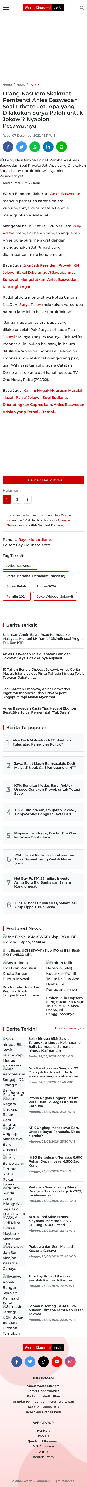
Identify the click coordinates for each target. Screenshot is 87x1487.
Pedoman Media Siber (43, 1396)
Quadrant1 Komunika (43, 1441)
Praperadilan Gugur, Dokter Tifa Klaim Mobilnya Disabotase (46, 835)
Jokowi (9, 337)
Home (7, 84)
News (21, 84)
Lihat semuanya (68, 1028)
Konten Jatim (43, 1457)
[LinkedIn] (48, 146)
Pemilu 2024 (16, 596)
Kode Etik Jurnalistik (43, 1407)
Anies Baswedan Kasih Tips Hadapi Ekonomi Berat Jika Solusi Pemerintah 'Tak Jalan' (40, 710)
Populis (43, 1436)
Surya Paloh (30, 304)
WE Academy (43, 1446)
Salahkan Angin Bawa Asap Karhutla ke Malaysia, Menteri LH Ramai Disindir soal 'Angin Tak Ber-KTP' (43, 638)
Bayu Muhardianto (35, 540)
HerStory (43, 1430)
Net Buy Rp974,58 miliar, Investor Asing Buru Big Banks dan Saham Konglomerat (42, 882)
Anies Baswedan (65, 194)
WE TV (44, 1451)
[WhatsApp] (34, 146)
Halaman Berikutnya (43, 480)
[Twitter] (21, 146)
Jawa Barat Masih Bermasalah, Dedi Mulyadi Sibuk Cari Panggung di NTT (45, 765)
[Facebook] (8, 146)
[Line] (61, 146)
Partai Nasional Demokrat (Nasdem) (35, 576)
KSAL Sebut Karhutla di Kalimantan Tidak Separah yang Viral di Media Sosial (44, 859)
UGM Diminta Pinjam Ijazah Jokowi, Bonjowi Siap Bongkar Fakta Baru (45, 812)
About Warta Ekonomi (43, 1386)
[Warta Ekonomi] (43, 7)
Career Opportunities (43, 1391)
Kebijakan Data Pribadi (43, 1412)
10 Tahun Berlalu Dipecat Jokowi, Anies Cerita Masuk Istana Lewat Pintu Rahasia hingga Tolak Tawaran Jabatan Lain (43, 673)
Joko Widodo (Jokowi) (55, 596)
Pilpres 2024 (46, 586)
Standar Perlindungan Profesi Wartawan (43, 1401)
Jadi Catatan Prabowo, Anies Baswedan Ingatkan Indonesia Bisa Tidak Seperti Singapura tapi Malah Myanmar (36, 693)
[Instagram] (70, 1361)
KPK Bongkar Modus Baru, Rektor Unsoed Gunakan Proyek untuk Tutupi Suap (47, 789)
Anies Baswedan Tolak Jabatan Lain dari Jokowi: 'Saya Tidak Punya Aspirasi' (37, 656)
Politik (34, 84)
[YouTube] (57, 1361)
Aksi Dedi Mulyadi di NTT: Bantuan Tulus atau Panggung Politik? (42, 742)
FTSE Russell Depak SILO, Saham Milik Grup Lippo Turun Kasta (47, 905)
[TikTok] (43, 1361)
